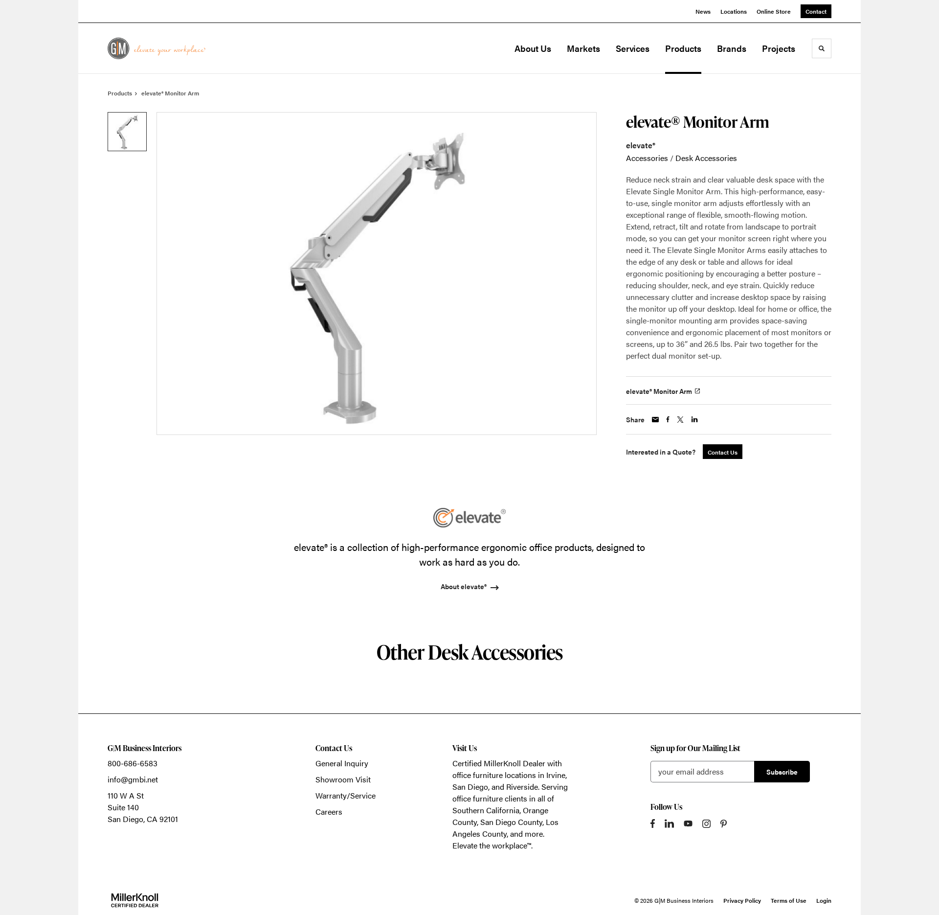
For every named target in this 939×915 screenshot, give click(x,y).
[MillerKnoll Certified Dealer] (135, 900)
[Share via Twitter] (680, 419)
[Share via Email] (655, 419)
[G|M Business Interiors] (156, 48)
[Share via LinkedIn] (694, 419)
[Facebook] (652, 823)
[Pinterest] (723, 824)
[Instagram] (706, 824)
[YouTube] (688, 823)
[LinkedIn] (669, 823)
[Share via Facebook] (668, 419)
